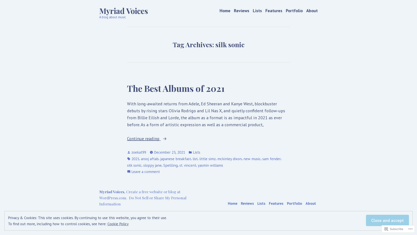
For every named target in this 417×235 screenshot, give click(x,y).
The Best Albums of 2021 (176, 88)
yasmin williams (210, 165)
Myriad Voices (123, 11)
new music (252, 158)
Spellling (170, 165)
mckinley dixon (229, 158)
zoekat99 (138, 152)
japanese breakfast (175, 158)
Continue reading (144, 139)
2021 (135, 158)
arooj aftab (150, 158)
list (195, 158)
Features (273, 10)
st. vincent (187, 165)
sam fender (271, 158)
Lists (257, 10)
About (312, 10)
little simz (207, 158)
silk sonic (134, 165)
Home (225, 10)
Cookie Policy (118, 223)
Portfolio (294, 10)
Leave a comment (145, 172)
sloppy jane (152, 165)
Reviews (241, 10)
